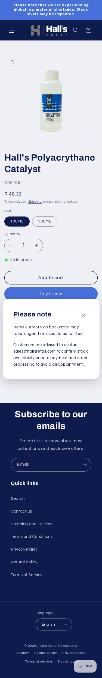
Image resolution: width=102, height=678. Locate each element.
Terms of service (38, 661)
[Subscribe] (84, 464)
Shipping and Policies (31, 524)
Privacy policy (73, 652)
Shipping (35, 201)
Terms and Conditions (32, 537)
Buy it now (51, 294)
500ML (44, 221)
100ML (17, 221)
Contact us (21, 511)
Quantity (12, 234)
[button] (11, 30)
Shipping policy (70, 661)
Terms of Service (27, 575)
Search (18, 499)
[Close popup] (83, 316)
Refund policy (24, 562)
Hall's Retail (47, 645)
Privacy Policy (24, 549)
